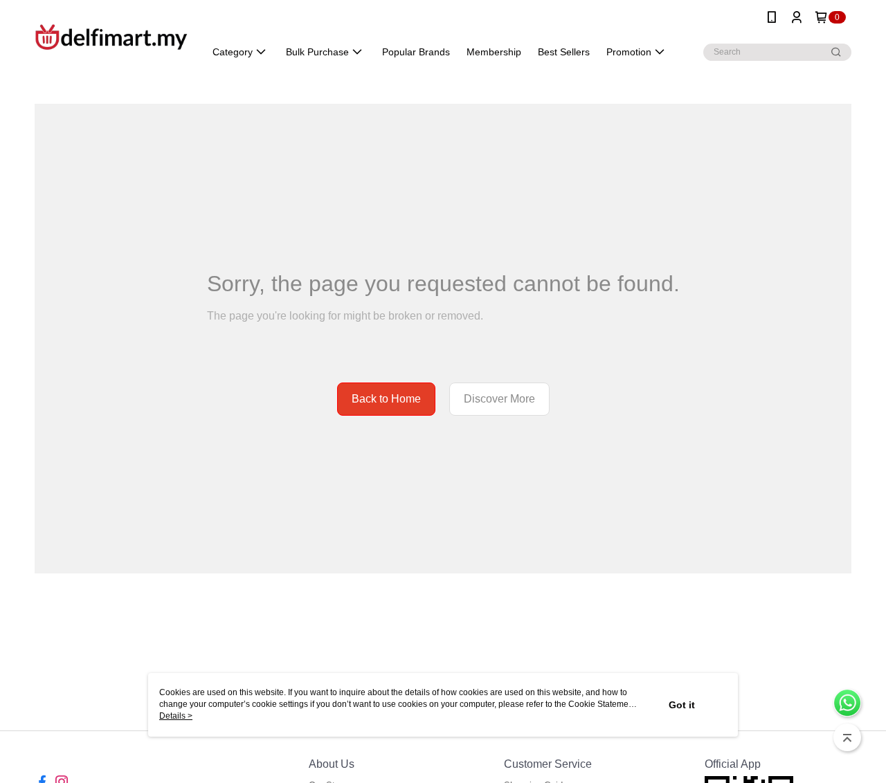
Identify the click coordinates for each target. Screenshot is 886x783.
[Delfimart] (111, 36)
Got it (682, 704)
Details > (175, 716)
